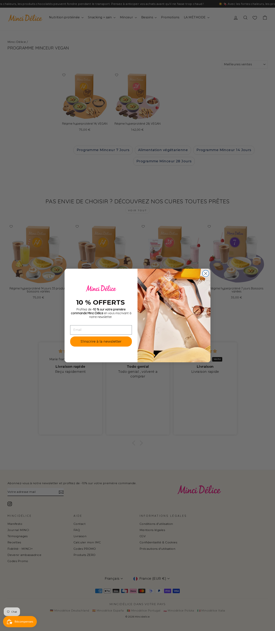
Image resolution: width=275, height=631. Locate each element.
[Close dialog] (205, 273)
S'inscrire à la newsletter (101, 341)
